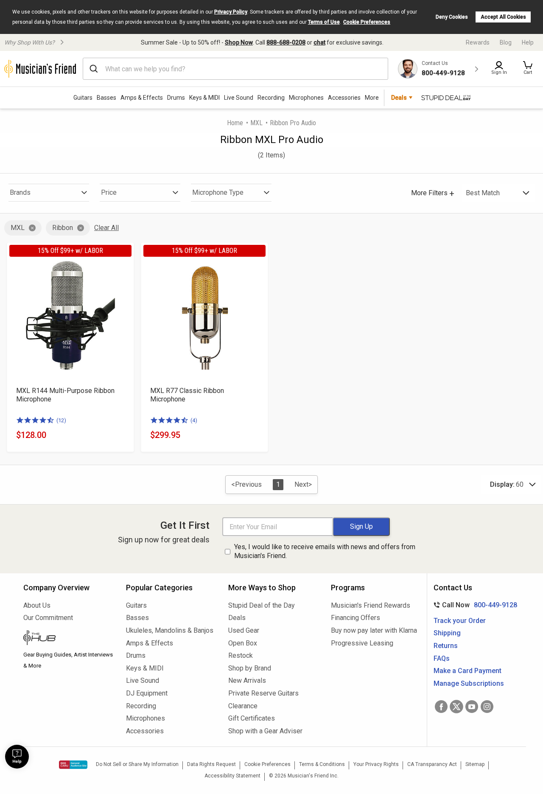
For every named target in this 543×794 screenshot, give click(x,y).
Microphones (306, 97)
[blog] (68, 638)
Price (109, 192)
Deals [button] (399, 97)
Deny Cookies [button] (452, 17)
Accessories (344, 97)
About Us (36, 605)
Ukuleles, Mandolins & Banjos (169, 630)
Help (528, 42)
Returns (446, 646)
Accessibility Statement (232, 776)
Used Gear (243, 630)
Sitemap (474, 764)
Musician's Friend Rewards (370, 605)
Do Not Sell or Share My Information (137, 764)
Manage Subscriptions (469, 683)
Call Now (473, 605)
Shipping (447, 633)
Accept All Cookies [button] (503, 17)
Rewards (478, 42)
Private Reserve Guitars (263, 693)
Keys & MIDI (204, 97)
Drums (176, 97)
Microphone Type (218, 192)
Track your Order (460, 621)
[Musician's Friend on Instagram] (487, 706)
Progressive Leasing (362, 643)
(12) (61, 420)
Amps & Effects (141, 97)
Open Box (242, 643)
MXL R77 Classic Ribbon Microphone (187, 395)
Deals (237, 618)
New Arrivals (247, 680)
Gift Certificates (251, 718)
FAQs (442, 658)
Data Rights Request (211, 764)
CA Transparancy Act (432, 764)
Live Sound (238, 97)
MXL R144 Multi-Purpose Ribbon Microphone (65, 395)
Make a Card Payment (467, 671)
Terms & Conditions (322, 764)
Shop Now (239, 42)
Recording (271, 97)
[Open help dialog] (17, 757)
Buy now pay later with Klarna (374, 630)
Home (235, 123)
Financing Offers (355, 618)
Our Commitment (48, 618)
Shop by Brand (249, 668)
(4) (193, 420)
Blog (506, 42)
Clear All (106, 228)
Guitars (82, 97)
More (372, 97)
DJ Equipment (147, 693)
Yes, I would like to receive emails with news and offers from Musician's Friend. (324, 551)
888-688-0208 (285, 42)
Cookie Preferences (366, 22)
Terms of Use (324, 22)
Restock (240, 655)
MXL (256, 123)
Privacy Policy (230, 12)
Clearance (243, 706)
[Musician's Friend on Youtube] (471, 706)
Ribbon (62, 228)
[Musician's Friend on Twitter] (456, 706)
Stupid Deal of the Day (261, 605)
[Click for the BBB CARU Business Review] (73, 764)
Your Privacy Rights (376, 764)
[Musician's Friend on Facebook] (441, 706)
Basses (106, 97)
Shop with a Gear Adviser (265, 731)
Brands (20, 192)
